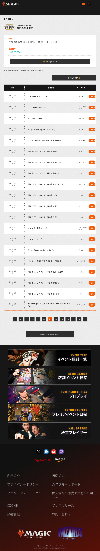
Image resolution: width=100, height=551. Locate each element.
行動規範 (58, 475)
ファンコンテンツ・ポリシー (27, 492)
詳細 (92, 96)
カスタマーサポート (66, 484)
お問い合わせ (61, 514)
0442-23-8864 (14, 52)
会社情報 (13, 514)
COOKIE (12, 505)
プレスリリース (63, 505)
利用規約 (13, 475)
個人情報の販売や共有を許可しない (72, 494)
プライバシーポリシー (23, 484)
